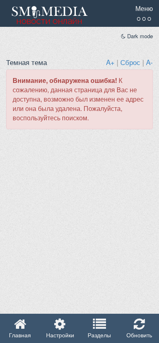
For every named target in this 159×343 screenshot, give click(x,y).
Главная (20, 335)
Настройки (60, 335)
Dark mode (139, 36)
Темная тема (26, 62)
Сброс (130, 62)
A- (149, 62)
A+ (110, 62)
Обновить (139, 335)
